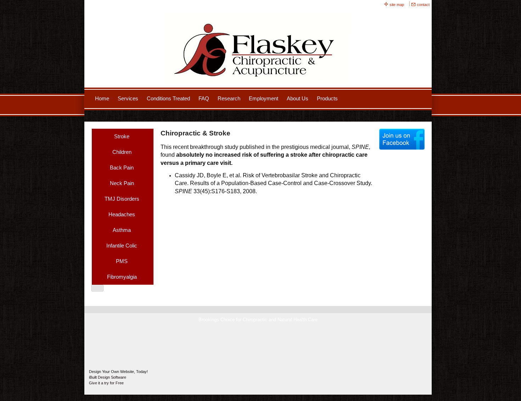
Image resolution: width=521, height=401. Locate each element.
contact (423, 4)
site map (397, 4)
